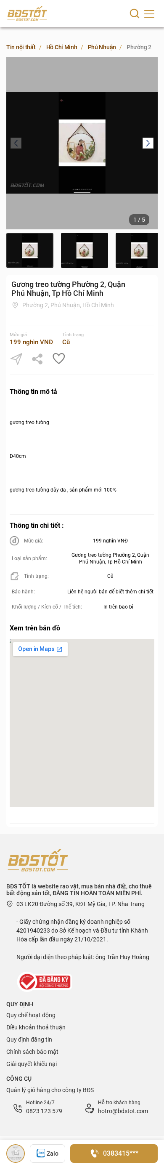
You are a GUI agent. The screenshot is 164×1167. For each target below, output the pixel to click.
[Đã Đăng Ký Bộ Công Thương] (45, 981)
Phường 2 (139, 47)
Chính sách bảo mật (32, 1051)
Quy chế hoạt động (31, 1015)
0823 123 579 (44, 1111)
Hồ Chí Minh (61, 47)
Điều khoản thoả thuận (36, 1027)
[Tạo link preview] (16, 359)
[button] (16, 143)
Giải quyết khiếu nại (31, 1064)
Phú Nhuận (102, 47)
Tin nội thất (21, 47)
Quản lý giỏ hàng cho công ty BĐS (50, 1090)
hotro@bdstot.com (123, 1111)
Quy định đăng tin (29, 1039)
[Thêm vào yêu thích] (58, 359)
